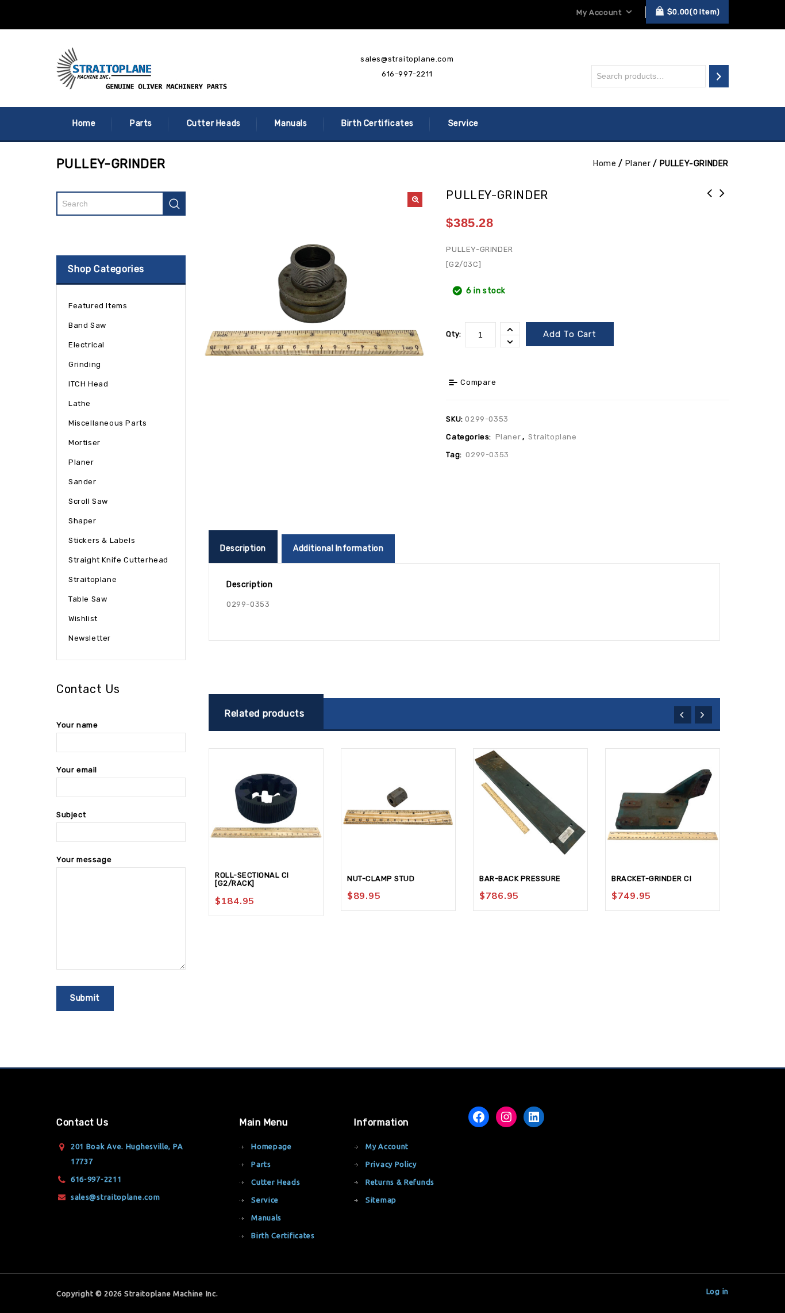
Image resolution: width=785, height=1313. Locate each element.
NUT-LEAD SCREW (722, 201)
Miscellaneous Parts (107, 423)
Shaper (82, 520)
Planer (638, 164)
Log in (717, 1291)
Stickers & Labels (101, 540)
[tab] (244, 548)
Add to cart (570, 334)
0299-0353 (487, 454)
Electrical (86, 344)
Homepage (271, 1146)
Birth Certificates (377, 123)
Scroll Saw (88, 501)
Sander (82, 481)
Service (463, 123)
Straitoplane (552, 436)
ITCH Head (88, 384)
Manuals (291, 123)
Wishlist (83, 618)
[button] (414, 199)
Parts (141, 123)
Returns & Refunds (399, 1182)
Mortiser (84, 442)
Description (243, 548)
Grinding (84, 364)
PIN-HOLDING (709, 201)
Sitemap (381, 1200)
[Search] (719, 76)
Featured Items (97, 305)
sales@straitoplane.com (406, 59)
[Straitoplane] (142, 68)
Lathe (79, 403)
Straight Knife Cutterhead (118, 560)
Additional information (338, 548)
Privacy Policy (391, 1164)
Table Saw (87, 599)
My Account (387, 1146)
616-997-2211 (407, 74)
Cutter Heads (214, 123)
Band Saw (87, 325)
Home (83, 123)
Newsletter (89, 638)
